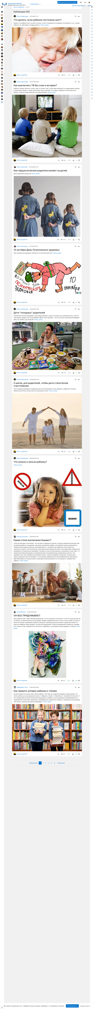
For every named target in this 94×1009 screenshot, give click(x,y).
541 (64, 754)
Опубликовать (34, 4)
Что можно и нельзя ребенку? (30, 461)
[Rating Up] (73, 75)
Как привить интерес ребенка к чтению (35, 690)
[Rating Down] (79, 75)
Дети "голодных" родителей (29, 312)
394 (64, 530)
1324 (64, 239)
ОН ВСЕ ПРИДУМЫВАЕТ (27, 615)
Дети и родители (19, 7)
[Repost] (58, 75)
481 (64, 680)
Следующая (61, 763)
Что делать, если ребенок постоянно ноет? (38, 19)
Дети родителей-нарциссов (22, 173)
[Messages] (85, 2)
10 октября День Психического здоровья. (37, 249)
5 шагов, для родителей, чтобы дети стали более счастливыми (41, 384)
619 (64, 75)
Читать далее (44, 25)
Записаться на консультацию (68, 2)
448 (64, 160)
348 (64, 373)
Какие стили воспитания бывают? (32, 540)
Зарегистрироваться (78, 5)
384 (64, 451)
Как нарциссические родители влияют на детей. (41, 170)
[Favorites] (75, 16)
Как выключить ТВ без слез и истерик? (35, 85)
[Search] (81, 2)
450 (64, 605)
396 (64, 302)
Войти (89, 5)
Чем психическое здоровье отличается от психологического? (33, 253)
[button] (85, 2)
